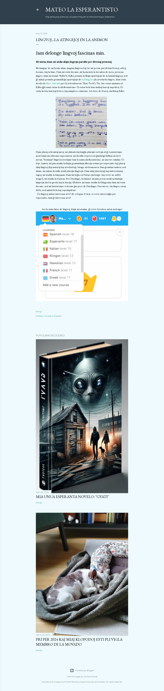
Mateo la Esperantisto (81, 9)
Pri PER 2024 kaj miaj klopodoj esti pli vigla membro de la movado (79, 642)
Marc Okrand (53, 83)
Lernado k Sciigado (53, 316)
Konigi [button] (39, 311)
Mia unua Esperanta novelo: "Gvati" (72, 496)
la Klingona (88, 79)
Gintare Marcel (90, 676)
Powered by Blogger (84, 670)
